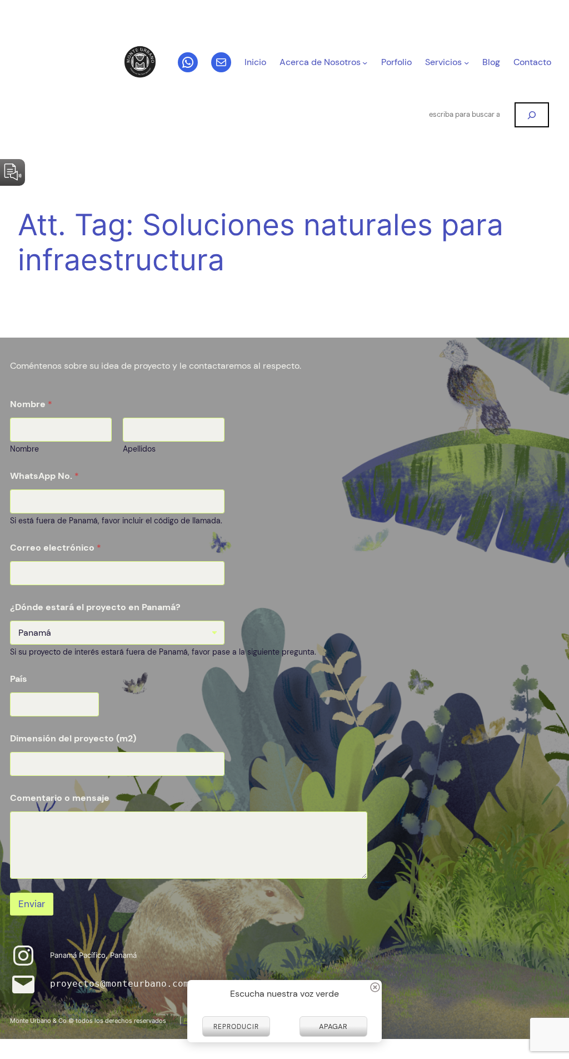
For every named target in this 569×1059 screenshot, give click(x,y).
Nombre (24, 449)
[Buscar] (532, 114)
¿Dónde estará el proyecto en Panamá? (95, 607)
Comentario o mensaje (59, 798)
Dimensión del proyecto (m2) (73, 738)
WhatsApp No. (44, 476)
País (18, 679)
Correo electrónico (55, 547)
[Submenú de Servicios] (466, 62)
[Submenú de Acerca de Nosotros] (364, 62)
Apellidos (139, 449)
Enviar (31, 904)
